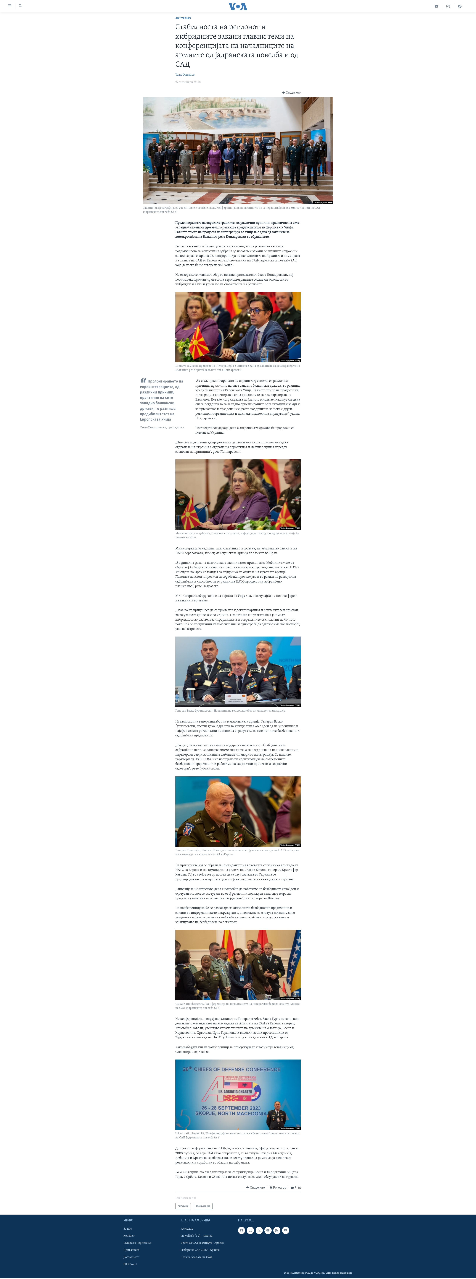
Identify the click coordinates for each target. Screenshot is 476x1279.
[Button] (291, 92)
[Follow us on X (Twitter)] (259, 1230)
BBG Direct (130, 1264)
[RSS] (276, 1230)
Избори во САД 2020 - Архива (200, 1250)
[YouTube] (436, 6)
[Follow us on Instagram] (250, 1230)
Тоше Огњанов (185, 74)
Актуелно (183, 18)
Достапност (131, 1257)
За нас (127, 1228)
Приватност (131, 1250)
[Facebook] (460, 6)
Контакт (128, 1235)
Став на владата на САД (196, 1257)
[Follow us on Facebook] (241, 1230)
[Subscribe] (285, 1230)
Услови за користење (137, 1243)
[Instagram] (448, 6)
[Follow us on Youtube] (267, 1230)
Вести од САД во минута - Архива (202, 1243)
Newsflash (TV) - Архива (197, 1235)
